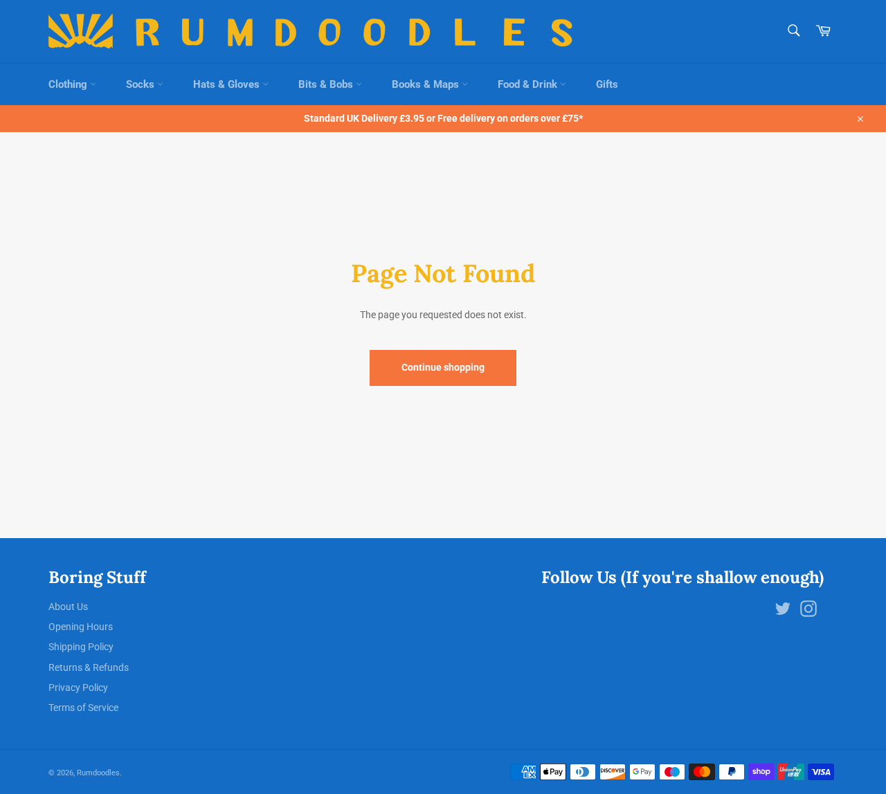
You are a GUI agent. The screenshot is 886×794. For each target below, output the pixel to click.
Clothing (69, 84)
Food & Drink (529, 84)
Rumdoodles (98, 772)
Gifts (607, 84)
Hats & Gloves (227, 84)
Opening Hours (80, 626)
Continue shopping (443, 367)
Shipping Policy (81, 646)
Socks (141, 84)
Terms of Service (83, 707)
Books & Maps (427, 84)
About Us (68, 606)
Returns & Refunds (88, 667)
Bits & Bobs (327, 84)
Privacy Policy (78, 687)
